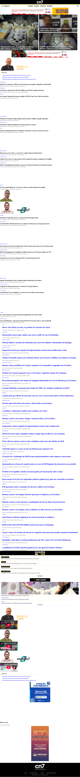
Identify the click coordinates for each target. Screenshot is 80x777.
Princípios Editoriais (34, 772)
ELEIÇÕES (49, 6)
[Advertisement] (35, 107)
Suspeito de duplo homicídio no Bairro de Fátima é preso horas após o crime (16, 75)
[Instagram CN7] (2, 6)
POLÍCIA (36, 6)
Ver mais (40, 576)
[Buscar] (78, 6)
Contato (42, 772)
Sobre (25, 772)
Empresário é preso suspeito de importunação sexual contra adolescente (15, 77)
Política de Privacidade (51, 772)
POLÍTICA (43, 6)
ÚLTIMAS (30, 6)
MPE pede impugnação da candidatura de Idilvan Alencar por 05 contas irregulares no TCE (19, 79)
